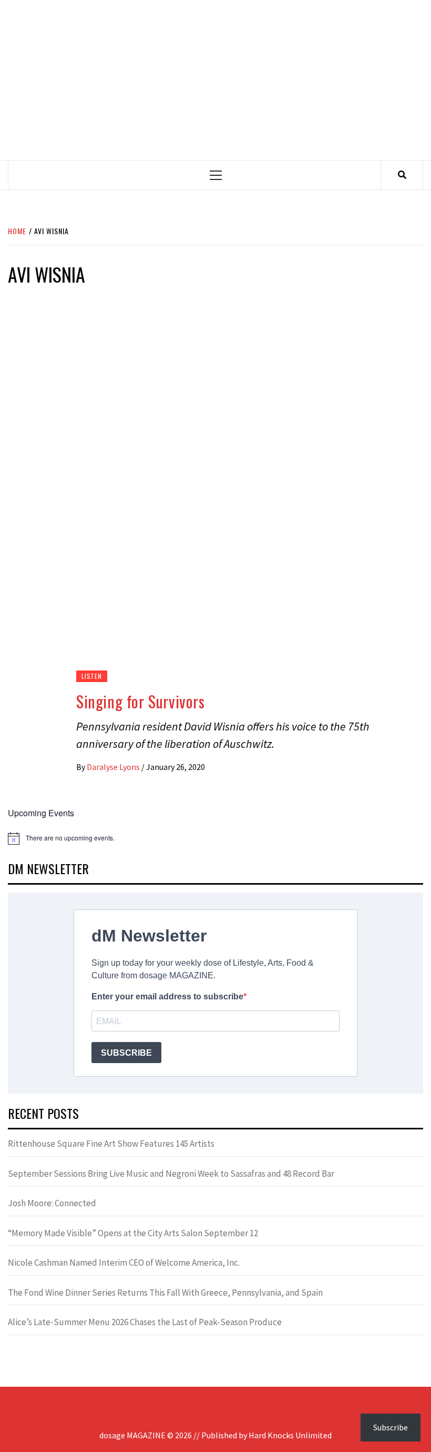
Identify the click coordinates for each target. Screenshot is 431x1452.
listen (91, 676)
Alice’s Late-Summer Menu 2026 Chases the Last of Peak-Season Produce (145, 1322)
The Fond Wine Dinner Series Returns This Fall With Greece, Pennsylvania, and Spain (165, 1292)
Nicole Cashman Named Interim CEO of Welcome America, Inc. (124, 1262)
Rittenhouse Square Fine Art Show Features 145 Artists (111, 1143)
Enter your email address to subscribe (167, 996)
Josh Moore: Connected (52, 1203)
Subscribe (390, 1427)
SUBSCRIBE (126, 1052)
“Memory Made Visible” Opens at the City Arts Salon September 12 (133, 1233)
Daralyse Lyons (114, 767)
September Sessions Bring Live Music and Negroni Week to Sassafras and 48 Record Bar (171, 1173)
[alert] (215, 838)
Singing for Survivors (140, 701)
